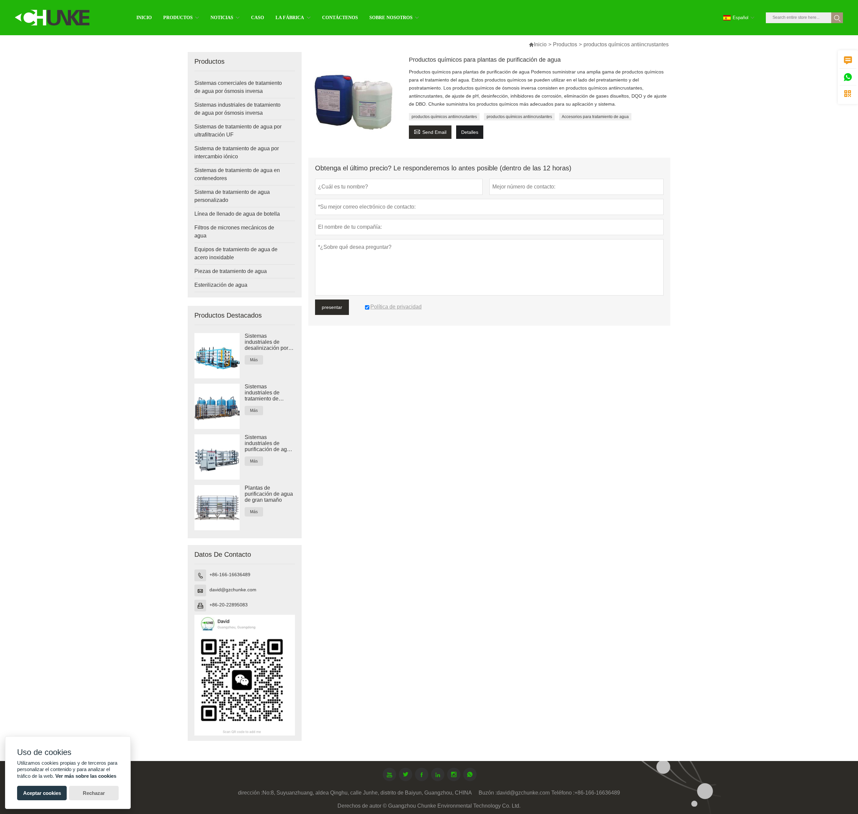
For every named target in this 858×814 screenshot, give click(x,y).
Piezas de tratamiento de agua (230, 271)
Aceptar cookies (42, 793)
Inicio (540, 44)
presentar (332, 307)
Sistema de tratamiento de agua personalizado (232, 196)
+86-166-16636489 (229, 574)
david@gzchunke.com (232, 589)
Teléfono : (562, 793)
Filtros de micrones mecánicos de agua (234, 231)
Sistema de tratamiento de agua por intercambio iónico (236, 152)
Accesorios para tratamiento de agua (595, 116)
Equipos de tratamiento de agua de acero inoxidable (236, 253)
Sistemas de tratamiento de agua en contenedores (237, 174)
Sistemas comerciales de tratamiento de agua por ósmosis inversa (238, 87)
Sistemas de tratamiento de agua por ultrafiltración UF (238, 131)
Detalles (469, 132)
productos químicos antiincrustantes (444, 116)
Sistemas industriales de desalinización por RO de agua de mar (268, 342)
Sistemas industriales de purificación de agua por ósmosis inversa (269, 443)
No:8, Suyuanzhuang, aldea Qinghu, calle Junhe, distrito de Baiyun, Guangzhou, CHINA (367, 793)
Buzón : (488, 793)
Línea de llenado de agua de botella (237, 214)
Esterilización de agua (220, 285)
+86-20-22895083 (228, 604)
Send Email (430, 131)
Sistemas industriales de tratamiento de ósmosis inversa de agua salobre (268, 393)
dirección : (250, 793)
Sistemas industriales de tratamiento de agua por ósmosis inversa (237, 109)
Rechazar (94, 793)
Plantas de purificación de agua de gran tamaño (269, 494)
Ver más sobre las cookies (85, 776)
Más (254, 360)
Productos (565, 44)
